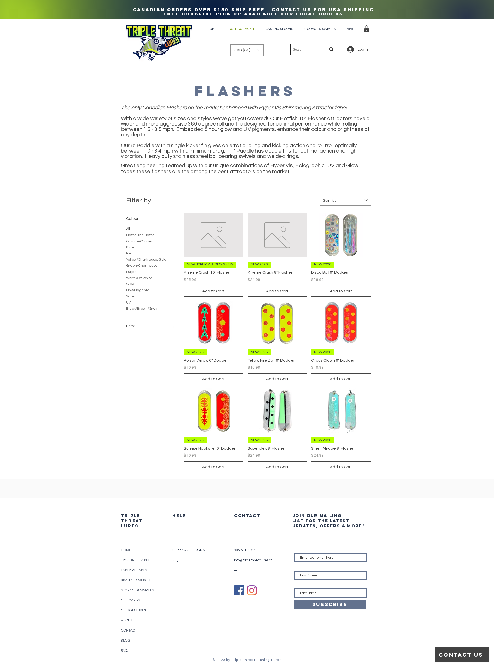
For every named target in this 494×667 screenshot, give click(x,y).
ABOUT (126, 620)
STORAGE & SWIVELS (137, 590)
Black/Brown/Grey (141, 308)
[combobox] (313, 49)
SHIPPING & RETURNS (188, 550)
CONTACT (129, 630)
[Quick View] (213, 235)
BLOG (125, 640)
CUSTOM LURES (133, 610)
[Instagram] (252, 590)
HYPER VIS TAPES (134, 570)
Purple (131, 272)
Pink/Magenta (137, 290)
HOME (126, 550)
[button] (366, 28)
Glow (130, 284)
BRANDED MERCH (135, 580)
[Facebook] (239, 590)
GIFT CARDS (130, 600)
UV (128, 302)
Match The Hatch (140, 235)
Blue (130, 247)
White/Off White (139, 278)
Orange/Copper (139, 241)
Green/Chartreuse (141, 266)
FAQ (124, 650)
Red (129, 253)
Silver (130, 296)
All (128, 229)
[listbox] (247, 50)
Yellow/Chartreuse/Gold (146, 259)
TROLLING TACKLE (135, 560)
